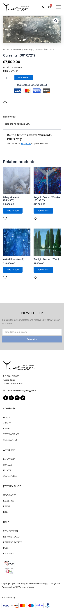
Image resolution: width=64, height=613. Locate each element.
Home (6, 49)
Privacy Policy (12, 536)
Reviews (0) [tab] (9, 116)
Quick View (17, 191)
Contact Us (10, 439)
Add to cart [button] (13, 210)
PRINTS (7, 470)
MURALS (7, 464)
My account (10, 531)
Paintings (28, 49)
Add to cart (24, 77)
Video (6, 428)
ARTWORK (16, 49)
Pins (5, 511)
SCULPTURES (10, 475)
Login (6, 547)
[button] (58, 7)
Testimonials (11, 434)
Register (8, 553)
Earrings (8, 500)
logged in (26, 143)
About (7, 423)
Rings (6, 506)
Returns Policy (12, 542)
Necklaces (9, 495)
